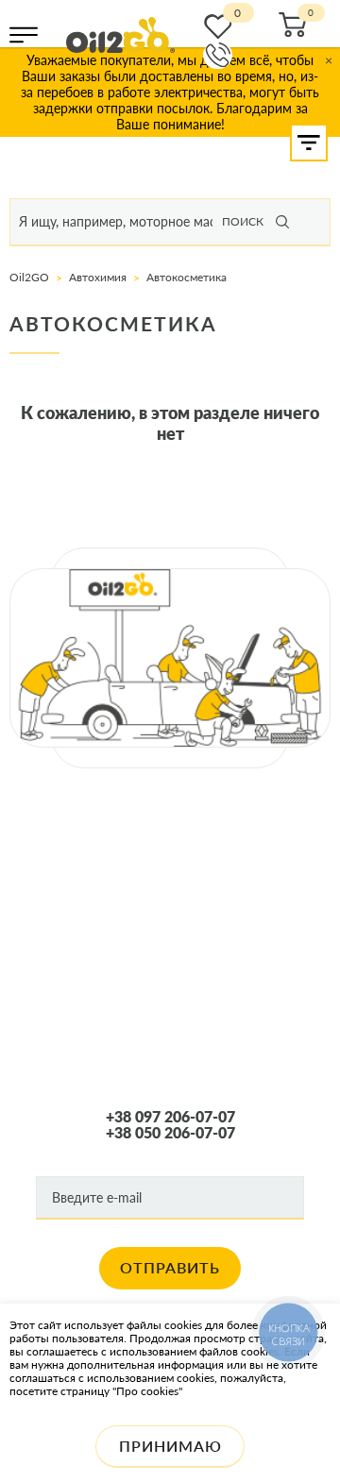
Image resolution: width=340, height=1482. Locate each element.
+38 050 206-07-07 (170, 1132)
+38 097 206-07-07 (170, 1116)
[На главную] (120, 35)
